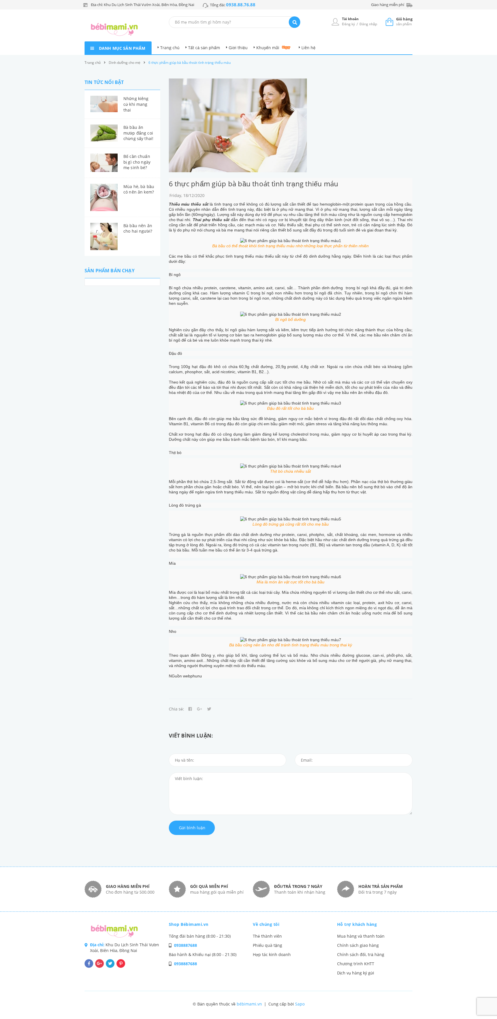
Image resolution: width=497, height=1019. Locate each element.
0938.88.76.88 (240, 4)
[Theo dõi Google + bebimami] (99, 963)
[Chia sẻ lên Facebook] (190, 709)
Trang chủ (169, 47)
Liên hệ (308, 47)
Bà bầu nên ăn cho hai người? (137, 228)
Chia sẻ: (176, 709)
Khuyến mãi (267, 47)
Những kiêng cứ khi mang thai (136, 104)
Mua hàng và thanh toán (361, 936)
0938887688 (185, 945)
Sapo (300, 1004)
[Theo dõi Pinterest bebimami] (120, 963)
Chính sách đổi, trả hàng (360, 954)
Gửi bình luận (192, 827)
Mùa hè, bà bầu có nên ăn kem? (138, 189)
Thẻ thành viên (267, 936)
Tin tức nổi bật (104, 82)
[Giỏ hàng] (389, 21)
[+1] (199, 709)
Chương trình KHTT (355, 963)
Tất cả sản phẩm (204, 47)
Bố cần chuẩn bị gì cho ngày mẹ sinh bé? (136, 162)
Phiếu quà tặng (267, 945)
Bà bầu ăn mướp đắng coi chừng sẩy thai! (138, 132)
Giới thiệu (238, 47)
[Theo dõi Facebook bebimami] (89, 963)
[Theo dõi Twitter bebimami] (110, 963)
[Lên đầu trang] (414, 1005)
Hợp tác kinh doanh (272, 954)
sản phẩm (404, 21)
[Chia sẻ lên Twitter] (209, 709)
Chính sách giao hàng (358, 945)
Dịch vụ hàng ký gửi (355, 973)
